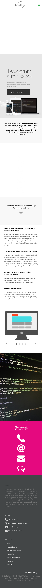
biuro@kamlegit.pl (14, 527)
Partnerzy (10, 561)
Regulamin (10, 554)
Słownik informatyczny (14, 550)
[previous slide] (7, 343)
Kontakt (9, 564)
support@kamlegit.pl (15, 531)
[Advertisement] (21, 31)
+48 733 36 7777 (13, 519)
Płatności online (12, 547)
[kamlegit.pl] (21, 4)
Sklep (8, 544)
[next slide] (35, 343)
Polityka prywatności (13, 557)
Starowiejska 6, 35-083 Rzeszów (18, 523)
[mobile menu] (39, 4)
